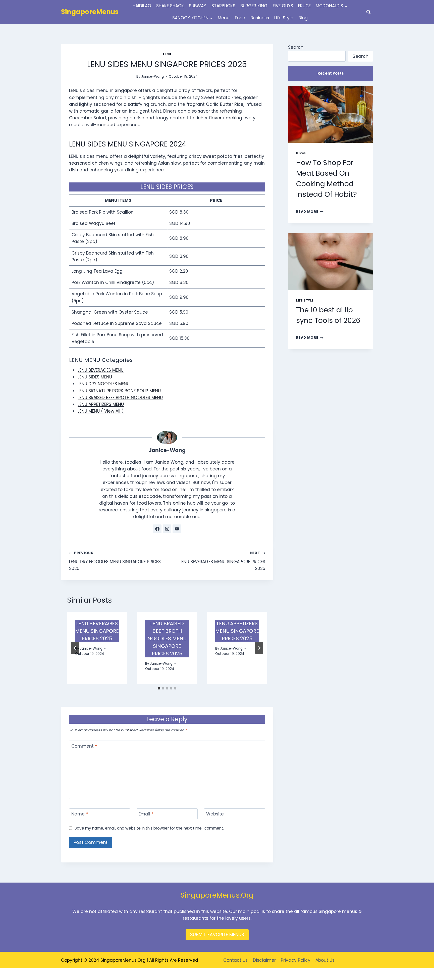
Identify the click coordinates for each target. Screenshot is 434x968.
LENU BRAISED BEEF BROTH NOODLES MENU (120, 398)
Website (215, 814)
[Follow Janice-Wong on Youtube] (177, 528)
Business (259, 18)
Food (240, 18)
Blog (303, 18)
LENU (167, 54)
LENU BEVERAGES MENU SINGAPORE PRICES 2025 (222, 561)
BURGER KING (253, 6)
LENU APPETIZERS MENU (101, 404)
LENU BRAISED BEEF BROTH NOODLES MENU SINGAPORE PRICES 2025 (167, 638)
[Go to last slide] (75, 648)
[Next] (259, 648)
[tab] (159, 688)
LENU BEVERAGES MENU (101, 370)
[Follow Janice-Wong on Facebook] (157, 528)
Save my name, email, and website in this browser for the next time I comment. (149, 828)
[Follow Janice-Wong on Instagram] (167, 528)
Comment (84, 746)
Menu (224, 18)
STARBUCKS (223, 6)
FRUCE (304, 6)
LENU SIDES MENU (95, 377)
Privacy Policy (295, 960)
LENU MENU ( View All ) (101, 411)
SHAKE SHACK (170, 6)
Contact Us (235, 960)
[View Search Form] (368, 12)
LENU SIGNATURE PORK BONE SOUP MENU (119, 391)
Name (79, 814)
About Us (325, 960)
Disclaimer (264, 960)
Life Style (283, 18)
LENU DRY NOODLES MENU (104, 384)
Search (295, 47)
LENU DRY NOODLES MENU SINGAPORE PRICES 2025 (115, 561)
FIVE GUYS (283, 6)
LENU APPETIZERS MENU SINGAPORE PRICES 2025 (237, 631)
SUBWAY (197, 6)
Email (146, 814)
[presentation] (330, 114)
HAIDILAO (142, 6)
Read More (309, 211)
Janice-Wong (152, 76)
